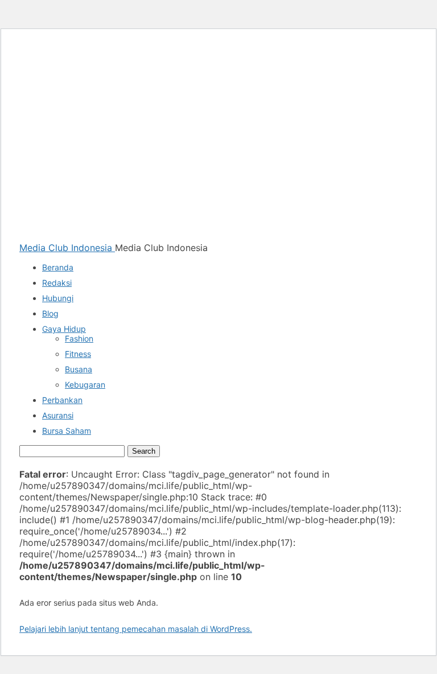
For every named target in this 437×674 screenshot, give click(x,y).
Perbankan (62, 400)
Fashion (79, 338)
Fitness (78, 354)
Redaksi (57, 282)
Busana (78, 369)
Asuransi (57, 415)
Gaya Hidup (64, 329)
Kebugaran (85, 384)
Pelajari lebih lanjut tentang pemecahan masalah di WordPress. (135, 629)
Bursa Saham (66, 430)
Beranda (57, 267)
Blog (50, 313)
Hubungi (57, 298)
